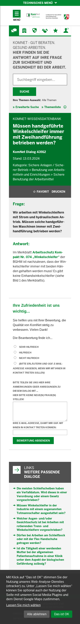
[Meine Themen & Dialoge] (55, 30)
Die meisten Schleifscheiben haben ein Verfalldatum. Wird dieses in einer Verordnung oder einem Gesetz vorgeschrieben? (42, 494)
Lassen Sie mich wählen (23, 605)
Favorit (43, 191)
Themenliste (52, 107)
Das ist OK (61, 614)
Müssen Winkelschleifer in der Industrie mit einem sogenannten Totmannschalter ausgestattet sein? (41, 509)
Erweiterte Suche (27, 107)
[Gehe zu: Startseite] (33, 15)
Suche (24, 91)
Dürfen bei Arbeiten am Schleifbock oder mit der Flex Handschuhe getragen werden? (41, 539)
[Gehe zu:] (14, 30)
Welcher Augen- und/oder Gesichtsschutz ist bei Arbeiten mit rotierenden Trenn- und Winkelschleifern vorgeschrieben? (40, 524)
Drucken (58, 191)
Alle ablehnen (36, 614)
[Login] (66, 30)
